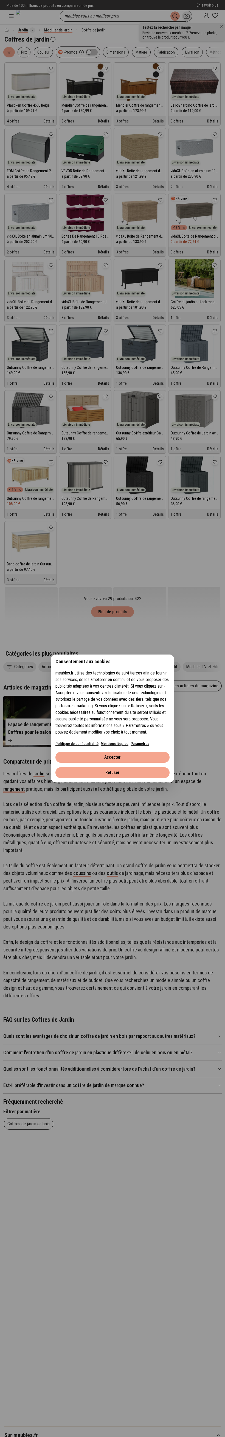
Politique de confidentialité (77, 743)
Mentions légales (114, 743)
